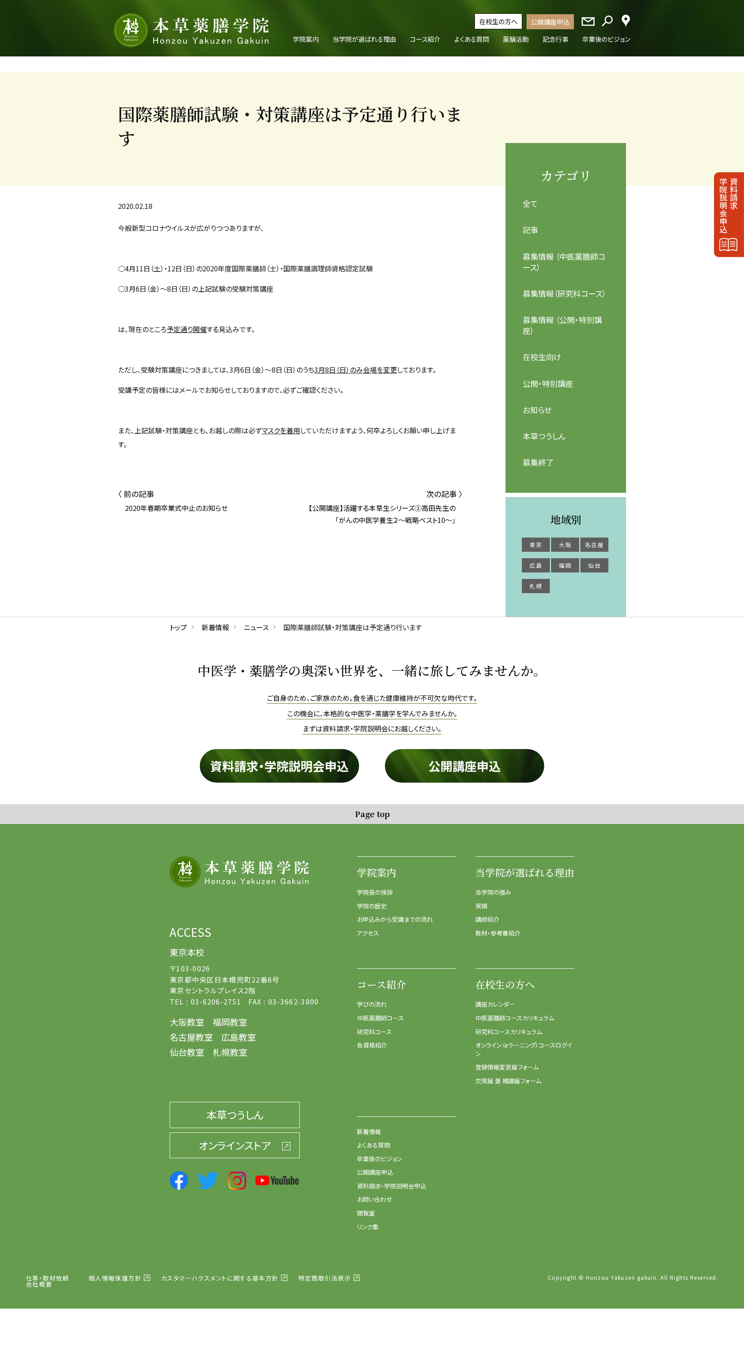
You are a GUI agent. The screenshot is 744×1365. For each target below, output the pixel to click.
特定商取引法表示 (324, 1278)
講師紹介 (487, 919)
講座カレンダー (495, 1004)
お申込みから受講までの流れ (395, 919)
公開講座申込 (550, 21)
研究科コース (374, 1031)
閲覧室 (366, 1213)
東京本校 (187, 952)
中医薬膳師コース (380, 1018)
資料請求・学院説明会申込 (279, 765)
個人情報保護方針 (115, 1278)
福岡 (565, 565)
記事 (530, 229)
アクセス (368, 933)
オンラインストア (234, 1145)
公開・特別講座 (548, 383)
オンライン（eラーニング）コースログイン (523, 1049)
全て (530, 203)
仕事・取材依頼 (47, 1278)
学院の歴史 (372, 906)
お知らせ (537, 409)
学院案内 (377, 872)
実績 (481, 906)
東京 (536, 545)
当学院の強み (493, 892)
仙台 (594, 565)
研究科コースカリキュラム (508, 1031)
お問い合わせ (374, 1199)
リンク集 (367, 1226)
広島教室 (238, 1037)
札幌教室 (230, 1052)
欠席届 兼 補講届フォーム (508, 1080)
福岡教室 (230, 1022)
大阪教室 (187, 1022)
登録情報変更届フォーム (507, 1067)
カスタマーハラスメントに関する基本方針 (220, 1278)
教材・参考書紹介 (498, 933)
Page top (372, 813)
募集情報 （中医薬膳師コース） (564, 262)
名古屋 (594, 545)
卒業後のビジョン (379, 1158)
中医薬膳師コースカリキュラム (514, 1018)
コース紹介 (381, 984)
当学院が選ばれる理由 (524, 872)
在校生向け (542, 356)
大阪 (565, 545)
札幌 (536, 586)
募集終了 (538, 462)
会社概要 (39, 1284)
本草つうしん (544, 436)
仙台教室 (187, 1052)
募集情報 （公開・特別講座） (562, 325)
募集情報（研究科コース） (564, 293)
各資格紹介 (372, 1045)
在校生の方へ (498, 21)
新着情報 (369, 1131)
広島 (536, 565)
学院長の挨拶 (375, 892)
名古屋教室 (191, 1037)
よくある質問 (373, 1145)
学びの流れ (372, 1004)
